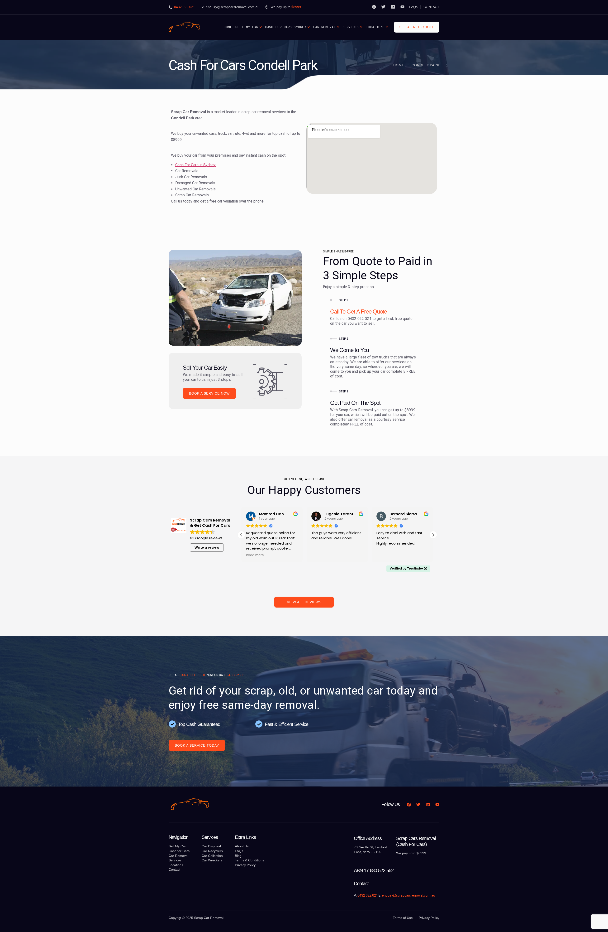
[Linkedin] (393, 7)
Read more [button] (385, 555)
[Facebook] (374, 7)
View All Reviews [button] (304, 602)
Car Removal (324, 27)
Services (351, 27)
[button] (433, 534)
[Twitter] (383, 7)
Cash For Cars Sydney (285, 27)
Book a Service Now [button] (209, 393)
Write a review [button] (207, 547)
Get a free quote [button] (417, 27)
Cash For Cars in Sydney (195, 165)
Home (228, 27)
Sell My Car (246, 27)
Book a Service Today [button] (197, 745)
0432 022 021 (236, 675)
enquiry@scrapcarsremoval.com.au (408, 895)
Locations (375, 27)
